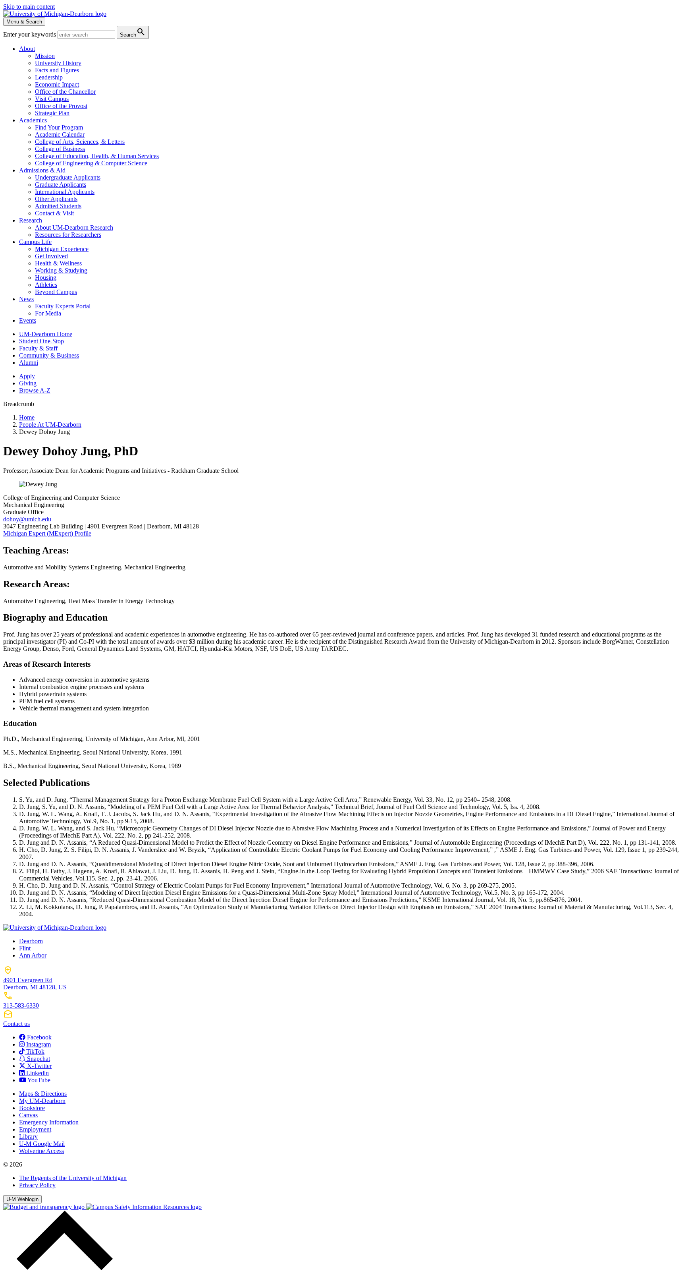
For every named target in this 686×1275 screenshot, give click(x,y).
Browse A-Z (34, 390)
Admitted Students (58, 206)
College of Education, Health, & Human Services (97, 156)
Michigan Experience (62, 249)
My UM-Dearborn (42, 1100)
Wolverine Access (41, 1150)
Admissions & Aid (42, 170)
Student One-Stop (41, 341)
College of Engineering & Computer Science (91, 163)
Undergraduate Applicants (67, 177)
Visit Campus (52, 98)
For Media (48, 313)
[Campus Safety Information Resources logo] (144, 1206)
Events (27, 320)
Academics (33, 120)
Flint (25, 948)
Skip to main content (29, 6)
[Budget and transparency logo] (44, 1206)
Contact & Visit (54, 213)
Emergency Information (49, 1122)
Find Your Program (59, 127)
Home (27, 417)
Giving (28, 383)
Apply (27, 376)
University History (58, 63)
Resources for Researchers (68, 234)
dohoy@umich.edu (27, 519)
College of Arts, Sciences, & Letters (80, 141)
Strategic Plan (52, 113)
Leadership (49, 77)
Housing (45, 277)
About (27, 48)
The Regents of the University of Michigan (73, 1177)
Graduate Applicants (60, 184)
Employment (35, 1129)
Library (28, 1136)
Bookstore (32, 1108)
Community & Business (49, 355)
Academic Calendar (60, 134)
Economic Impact (57, 84)
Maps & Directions (43, 1093)
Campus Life (35, 241)
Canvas (28, 1115)
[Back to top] (62, 1268)
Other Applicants (56, 198)
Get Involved (51, 256)
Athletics (46, 284)
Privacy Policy (37, 1185)
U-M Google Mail (42, 1143)
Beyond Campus (56, 291)
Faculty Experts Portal (63, 306)
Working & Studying (61, 270)
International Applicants (64, 191)
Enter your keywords (30, 34)
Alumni (28, 362)
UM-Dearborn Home (45, 334)
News (26, 299)
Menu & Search (24, 22)
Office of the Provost (61, 106)
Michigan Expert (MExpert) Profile (47, 533)
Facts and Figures (57, 70)
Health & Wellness (58, 263)
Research (30, 220)
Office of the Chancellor (65, 91)
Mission (45, 55)
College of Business (60, 148)
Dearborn (31, 941)
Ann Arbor (32, 955)
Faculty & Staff (38, 348)
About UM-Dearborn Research (74, 227)
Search (133, 32)
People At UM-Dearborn (50, 424)
